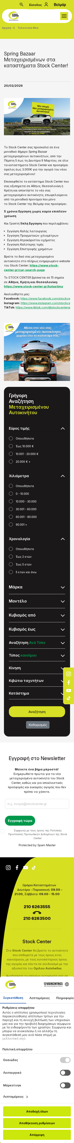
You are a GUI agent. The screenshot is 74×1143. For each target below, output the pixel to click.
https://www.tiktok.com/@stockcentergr (43, 307)
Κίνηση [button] (15, 668)
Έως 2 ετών (24, 556)
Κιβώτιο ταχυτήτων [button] (26, 681)
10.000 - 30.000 (26, 501)
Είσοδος (35, 5)
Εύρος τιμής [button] (19, 428)
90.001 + (21, 524)
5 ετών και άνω (26, 572)
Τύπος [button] (23, 655)
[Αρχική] (14, 16)
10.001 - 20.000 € (27, 454)
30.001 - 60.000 (26, 509)
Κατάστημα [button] (19, 693)
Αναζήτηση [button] (27, 642)
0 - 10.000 (22, 493)
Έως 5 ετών (24, 564)
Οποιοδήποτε (25, 438)
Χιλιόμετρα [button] (19, 476)
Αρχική (6, 27)
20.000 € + (23, 461)
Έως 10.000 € (25, 446)
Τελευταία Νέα (28, 27)
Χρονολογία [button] (19, 539)
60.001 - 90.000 (26, 517)
